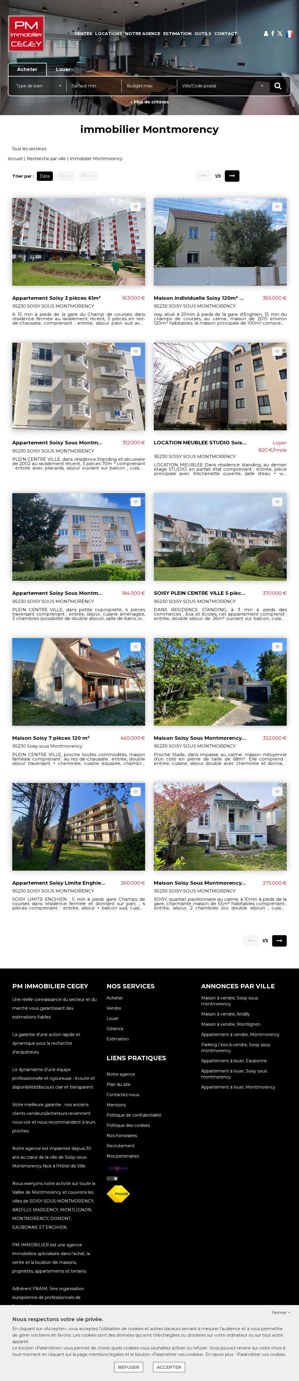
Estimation (177, 33)
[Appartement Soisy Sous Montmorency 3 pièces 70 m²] (78, 386)
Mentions (116, 1105)
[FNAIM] (118, 1193)
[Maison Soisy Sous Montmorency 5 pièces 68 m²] (220, 681)
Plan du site (119, 1084)
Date (45, 176)
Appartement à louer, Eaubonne (234, 1060)
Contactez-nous (123, 1094)
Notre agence (142, 33)
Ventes (83, 33)
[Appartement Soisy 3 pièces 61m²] (78, 241)
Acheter (115, 998)
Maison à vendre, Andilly (225, 1014)
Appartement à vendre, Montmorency (240, 1034)
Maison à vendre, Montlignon (230, 1024)
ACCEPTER (169, 1367)
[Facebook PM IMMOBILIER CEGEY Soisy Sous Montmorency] (272, 33)
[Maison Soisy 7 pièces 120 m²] (78, 681)
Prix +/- (88, 176)
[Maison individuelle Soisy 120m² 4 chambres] (220, 241)
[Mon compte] (266, 33)
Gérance (115, 1028)
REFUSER (128, 1367)
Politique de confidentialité (134, 1115)
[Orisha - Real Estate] (118, 1169)
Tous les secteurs (29, 148)
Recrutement (121, 1145)
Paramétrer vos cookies (261, 1354)
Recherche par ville (46, 158)
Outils (202, 33)
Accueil (15, 158)
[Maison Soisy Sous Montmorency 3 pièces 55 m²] (220, 826)
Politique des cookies (128, 1125)
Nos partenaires (123, 1156)
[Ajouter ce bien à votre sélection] (136, 206)
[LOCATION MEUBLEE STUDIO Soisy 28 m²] (220, 386)
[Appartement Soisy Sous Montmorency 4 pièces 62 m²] (78, 536)
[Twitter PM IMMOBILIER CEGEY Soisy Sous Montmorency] (280, 33)
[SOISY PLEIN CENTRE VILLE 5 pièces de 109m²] (220, 536)
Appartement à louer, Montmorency (238, 1087)
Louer (113, 1018)
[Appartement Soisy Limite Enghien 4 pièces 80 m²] (78, 826)
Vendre (114, 1008)
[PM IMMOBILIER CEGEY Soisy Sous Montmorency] (26, 34)
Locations (108, 33)
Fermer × (281, 1312)
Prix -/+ (66, 176)
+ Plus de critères (149, 102)
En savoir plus (220, 1354)
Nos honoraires (122, 1135)
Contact (225, 33)
